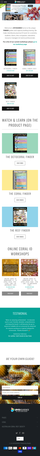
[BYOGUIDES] (20, 2)
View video (20, 163)
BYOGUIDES (16, 443)
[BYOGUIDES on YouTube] (23, 433)
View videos (20, 200)
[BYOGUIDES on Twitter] (16, 433)
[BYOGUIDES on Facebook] (20, 433)
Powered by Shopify (25, 443)
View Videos (20, 237)
